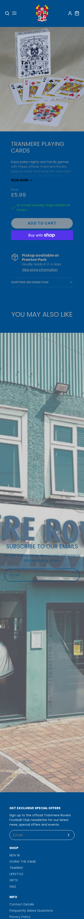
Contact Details (21, 904)
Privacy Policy (19, 917)
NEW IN (14, 855)
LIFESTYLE (16, 874)
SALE (12, 886)
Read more (20, 180)
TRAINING (16, 868)
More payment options (42, 245)
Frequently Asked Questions (31, 910)
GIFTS (13, 880)
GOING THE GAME (22, 861)
